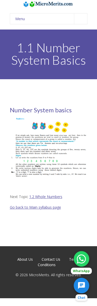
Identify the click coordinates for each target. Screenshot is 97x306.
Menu (20, 18)
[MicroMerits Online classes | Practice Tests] (48, 4)
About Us (25, 259)
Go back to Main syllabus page (35, 207)
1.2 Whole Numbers (45, 196)
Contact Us (51, 259)
